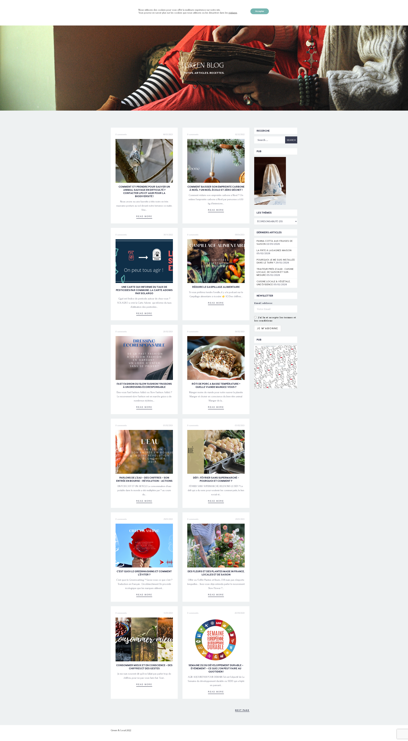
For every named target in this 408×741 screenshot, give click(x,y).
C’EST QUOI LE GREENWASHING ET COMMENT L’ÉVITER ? (144, 573)
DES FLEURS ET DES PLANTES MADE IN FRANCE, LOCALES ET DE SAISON (216, 573)
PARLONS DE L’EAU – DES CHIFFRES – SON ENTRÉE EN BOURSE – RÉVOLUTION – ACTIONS (144, 479)
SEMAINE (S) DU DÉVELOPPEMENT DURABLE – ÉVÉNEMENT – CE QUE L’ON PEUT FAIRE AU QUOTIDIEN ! (216, 668)
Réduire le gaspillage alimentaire (216, 287)
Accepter (259, 11)
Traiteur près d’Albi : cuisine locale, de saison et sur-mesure (275, 272)
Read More (144, 216)
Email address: (263, 303)
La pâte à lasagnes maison (274, 250)
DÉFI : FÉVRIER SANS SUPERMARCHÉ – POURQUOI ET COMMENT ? (216, 479)
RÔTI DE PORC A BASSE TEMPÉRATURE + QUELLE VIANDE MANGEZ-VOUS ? (216, 385)
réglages (233, 12)
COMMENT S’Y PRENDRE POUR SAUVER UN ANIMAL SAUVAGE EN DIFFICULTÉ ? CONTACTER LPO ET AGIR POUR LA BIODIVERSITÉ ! (144, 191)
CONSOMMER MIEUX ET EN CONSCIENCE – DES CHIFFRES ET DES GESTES (144, 667)
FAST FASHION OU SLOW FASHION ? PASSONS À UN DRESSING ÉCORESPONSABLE (144, 385)
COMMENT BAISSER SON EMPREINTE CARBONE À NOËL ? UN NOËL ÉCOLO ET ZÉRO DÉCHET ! (215, 188)
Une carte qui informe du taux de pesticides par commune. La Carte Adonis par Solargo (144, 290)
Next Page (242, 710)
